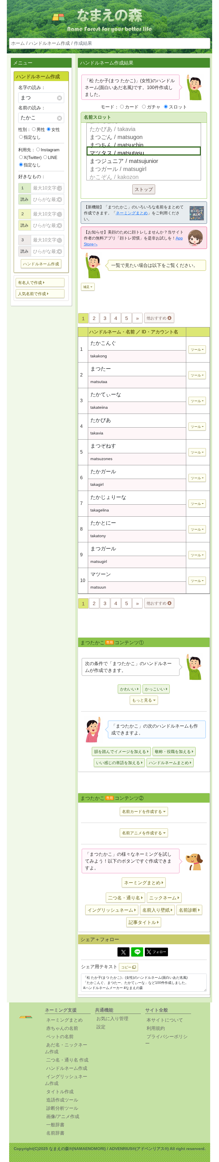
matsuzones (101, 458)
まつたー (100, 369)
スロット (178, 106)
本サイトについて (165, 1020)
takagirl (97, 484)
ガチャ (154, 106)
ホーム (18, 43)
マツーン (100, 574)
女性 (55, 129)
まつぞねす (103, 446)
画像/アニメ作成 (62, 1116)
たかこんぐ (103, 343)
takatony (98, 535)
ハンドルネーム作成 (49, 43)
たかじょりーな (108, 497)
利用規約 (156, 1028)
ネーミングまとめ (132, 213)
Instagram (50, 149)
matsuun (98, 587)
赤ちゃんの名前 (62, 1028)
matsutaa (98, 381)
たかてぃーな (105, 394)
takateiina (99, 407)
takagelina (99, 510)
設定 (101, 1026)
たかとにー (103, 523)
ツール (196, 350)
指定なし (32, 137)
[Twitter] (123, 951)
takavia (96, 433)
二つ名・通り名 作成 (67, 1060)
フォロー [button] (159, 952)
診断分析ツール (62, 1108)
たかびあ (100, 420)
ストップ (144, 189)
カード (132, 106)
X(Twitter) (33, 157)
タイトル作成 (60, 1091)
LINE (52, 157)
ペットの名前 (60, 1036)
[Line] (137, 951)
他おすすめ (157, 318)
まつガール (103, 548)
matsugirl (98, 561)
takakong (98, 356)
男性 (40, 129)
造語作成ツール (62, 1099)
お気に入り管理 (112, 1018)
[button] (40, 282)
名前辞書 (55, 1133)
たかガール (103, 471)
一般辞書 (55, 1124)
